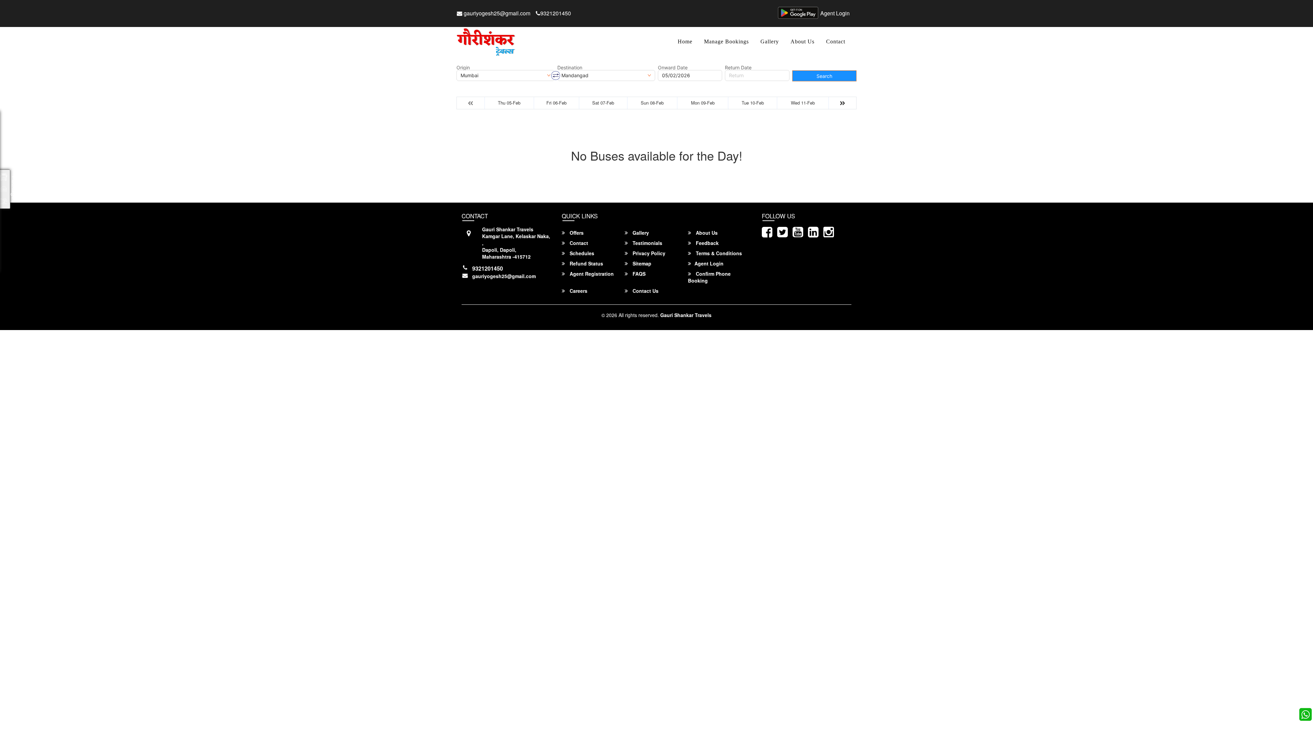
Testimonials (646, 243)
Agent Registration (591, 273)
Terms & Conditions (718, 253)
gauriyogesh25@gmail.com (496, 13)
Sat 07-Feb (603, 102)
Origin (463, 67)
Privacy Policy (648, 253)
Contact (835, 41)
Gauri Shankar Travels (686, 315)
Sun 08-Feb (652, 102)
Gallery (769, 41)
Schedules (581, 253)
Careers (577, 290)
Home (685, 41)
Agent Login (835, 13)
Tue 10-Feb (753, 102)
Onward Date (673, 67)
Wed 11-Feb (803, 102)
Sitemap (641, 263)
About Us (802, 41)
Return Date (738, 67)
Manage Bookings (726, 41)
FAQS (638, 273)
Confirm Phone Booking (709, 277)
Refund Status (585, 263)
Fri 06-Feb (556, 102)
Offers (576, 232)
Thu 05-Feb (509, 102)
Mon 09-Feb (703, 102)
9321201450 (555, 13)
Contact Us (645, 290)
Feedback (706, 243)
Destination (569, 67)
